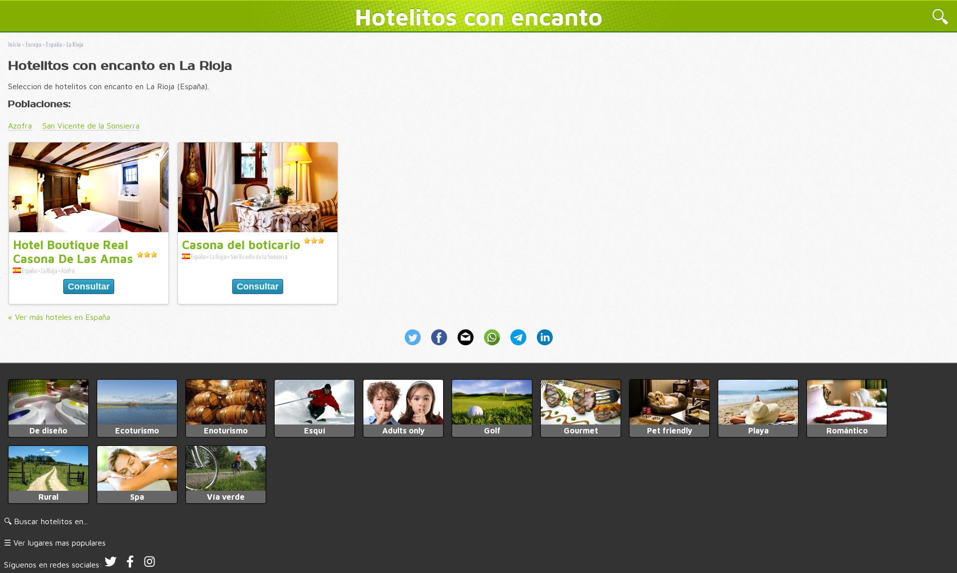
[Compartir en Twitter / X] (416, 346)
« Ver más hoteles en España (59, 316)
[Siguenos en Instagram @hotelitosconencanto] (150, 564)
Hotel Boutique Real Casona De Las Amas (73, 252)
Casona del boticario (241, 245)
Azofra (20, 125)
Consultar (89, 286)
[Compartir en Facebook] (440, 346)
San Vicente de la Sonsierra (91, 125)
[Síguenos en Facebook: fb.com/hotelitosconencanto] (130, 564)
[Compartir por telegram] (519, 346)
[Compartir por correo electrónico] (467, 346)
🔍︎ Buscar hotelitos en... (46, 521)
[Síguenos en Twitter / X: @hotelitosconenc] (111, 564)
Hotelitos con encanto (479, 16)
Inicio (14, 45)
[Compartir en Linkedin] (543, 346)
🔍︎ (940, 17)
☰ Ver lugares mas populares (55, 542)
